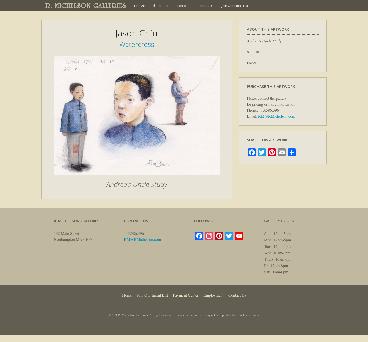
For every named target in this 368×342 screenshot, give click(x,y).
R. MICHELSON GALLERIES (86, 5)
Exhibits (183, 5)
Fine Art (139, 5)
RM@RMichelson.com (276, 116)
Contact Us (205, 5)
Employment (213, 295)
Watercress (136, 44)
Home (127, 295)
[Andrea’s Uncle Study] (137, 178)
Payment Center (185, 295)
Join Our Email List (235, 5)
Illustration (161, 5)
